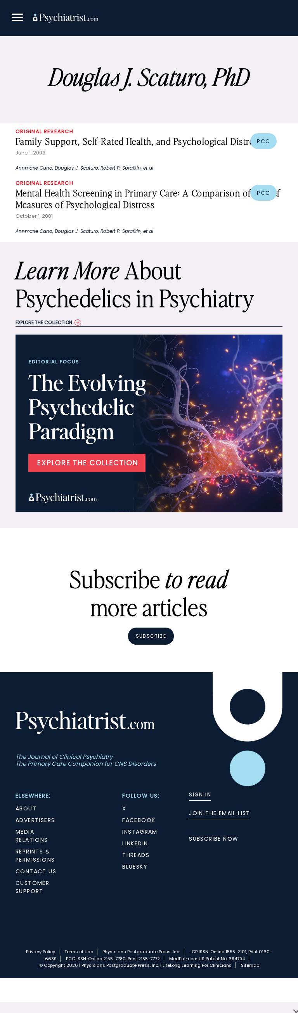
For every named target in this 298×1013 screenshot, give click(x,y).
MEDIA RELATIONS (32, 836)
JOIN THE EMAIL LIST (219, 813)
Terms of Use (78, 952)
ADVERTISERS (35, 820)
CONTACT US (36, 871)
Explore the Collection (44, 322)
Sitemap (250, 965)
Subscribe (151, 636)
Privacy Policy (40, 952)
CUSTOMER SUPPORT (32, 887)
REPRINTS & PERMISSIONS (35, 856)
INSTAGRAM (140, 832)
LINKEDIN (135, 843)
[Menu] (17, 18)
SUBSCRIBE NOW (213, 839)
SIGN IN (200, 794)
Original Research (44, 131)
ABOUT (26, 808)
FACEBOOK (138, 820)
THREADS (135, 855)
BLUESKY (134, 867)
